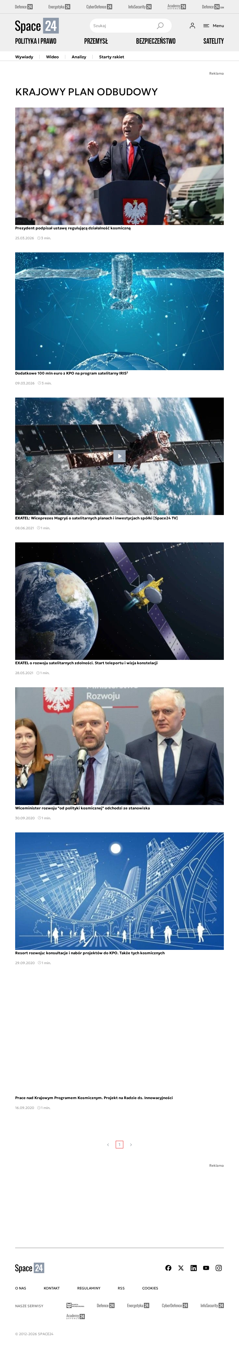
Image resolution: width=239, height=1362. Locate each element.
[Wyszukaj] (160, 26)
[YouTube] (206, 1268)
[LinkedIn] (193, 1268)
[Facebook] (168, 1268)
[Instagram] (218, 1268)
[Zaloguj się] (192, 25)
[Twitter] (181, 1268)
